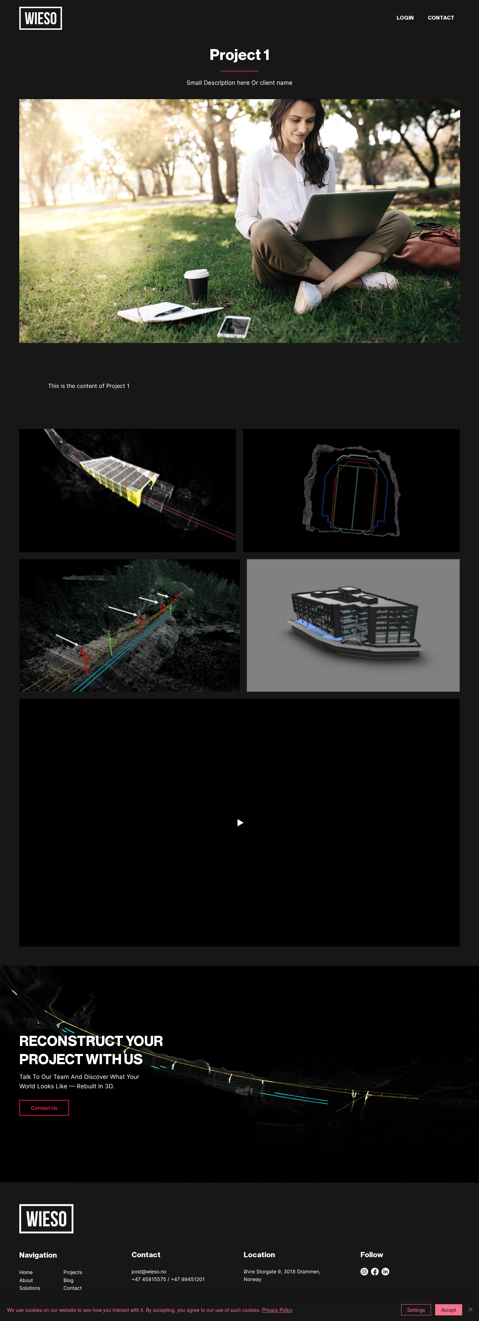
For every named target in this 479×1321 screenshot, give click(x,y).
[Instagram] (364, 1271)
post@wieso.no (148, 1271)
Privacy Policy (277, 1309)
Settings (416, 1309)
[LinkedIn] (385, 1271)
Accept (448, 1309)
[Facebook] (375, 1271)
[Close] (470, 1309)
